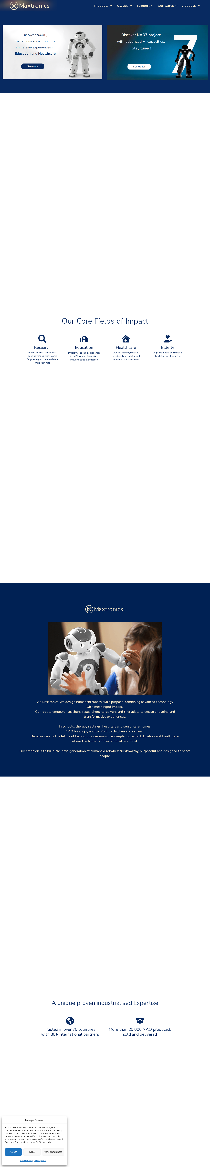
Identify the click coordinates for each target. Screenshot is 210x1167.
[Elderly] (168, 339)
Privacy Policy (40, 1160)
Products (101, 6)
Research (42, 347)
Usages (122, 6)
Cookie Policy (26, 1160)
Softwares (166, 6)
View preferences (53, 1152)
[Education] (84, 339)
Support (143, 6)
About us (189, 6)
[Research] (42, 339)
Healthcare (126, 347)
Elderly (167, 347)
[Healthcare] (126, 339)
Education (84, 347)
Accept (13, 1152)
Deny (32, 1152)
